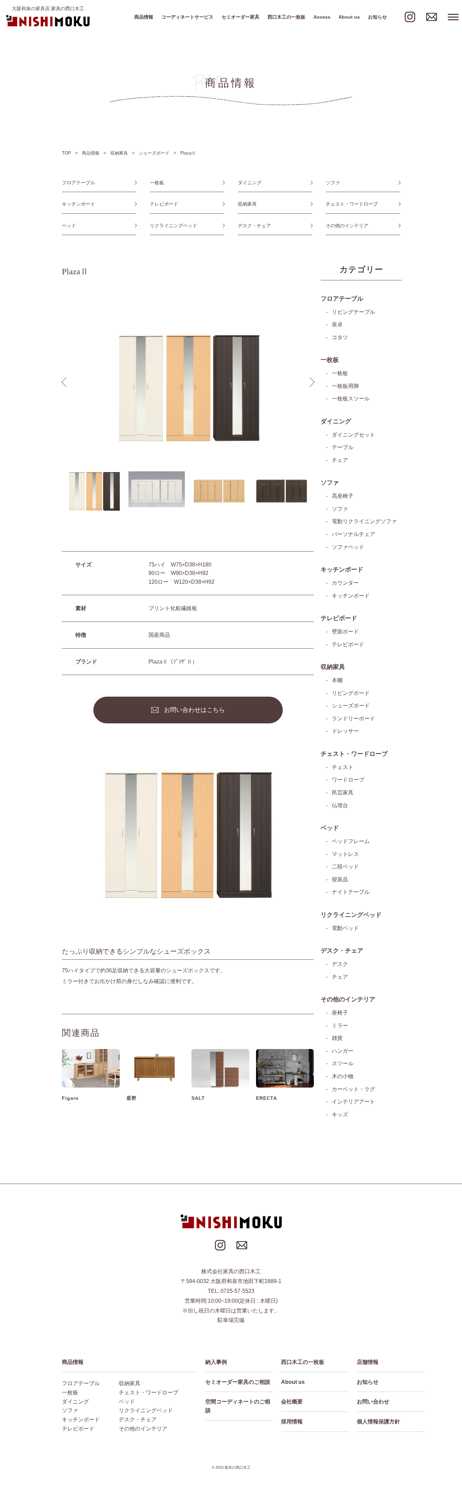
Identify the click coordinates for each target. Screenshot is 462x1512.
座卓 (337, 324)
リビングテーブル (353, 312)
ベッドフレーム (351, 841)
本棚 (337, 680)
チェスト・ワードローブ (352, 204)
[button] (309, 382)
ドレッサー (345, 731)
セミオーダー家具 (240, 17)
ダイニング (249, 182)
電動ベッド (345, 928)
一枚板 (157, 182)
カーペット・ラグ (353, 1089)
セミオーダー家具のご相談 (237, 1382)
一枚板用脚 (345, 386)
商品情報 (143, 17)
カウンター (345, 583)
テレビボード (164, 204)
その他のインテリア (347, 225)
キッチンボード (78, 204)
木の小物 (342, 1076)
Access (322, 17)
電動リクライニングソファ (364, 521)
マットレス (345, 854)
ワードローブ (348, 780)
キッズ (340, 1114)
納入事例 (216, 1362)
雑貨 (337, 1038)
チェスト (342, 767)
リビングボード (351, 693)
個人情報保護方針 (378, 1421)
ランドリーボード (353, 718)
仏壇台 (340, 805)
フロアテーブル (78, 182)
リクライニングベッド (173, 225)
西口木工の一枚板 (286, 17)
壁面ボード (345, 631)
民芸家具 (342, 792)
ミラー (340, 1025)
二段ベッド (345, 866)
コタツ (340, 337)
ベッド (69, 225)
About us (349, 17)
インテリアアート (353, 1101)
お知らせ (377, 17)
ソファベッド (348, 547)
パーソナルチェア (353, 534)
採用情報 (292, 1421)
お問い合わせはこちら (194, 709)
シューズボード (351, 705)
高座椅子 (342, 496)
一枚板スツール (351, 398)
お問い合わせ (373, 1401)
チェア (340, 460)
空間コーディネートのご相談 (237, 1406)
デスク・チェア (254, 225)
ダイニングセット (353, 435)
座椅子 (340, 1013)
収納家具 (247, 204)
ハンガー (342, 1051)
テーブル (342, 447)
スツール (342, 1063)
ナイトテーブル (351, 892)
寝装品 (340, 879)
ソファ (333, 182)
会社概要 (292, 1401)
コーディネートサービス (187, 17)
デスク (340, 964)
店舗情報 (367, 1362)
